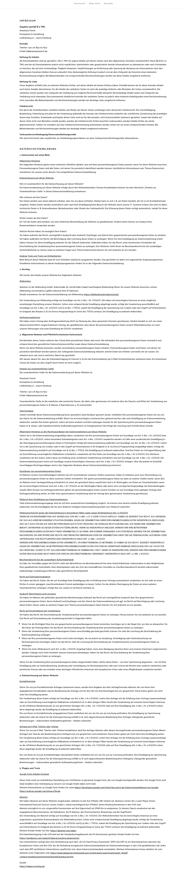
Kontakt (108, 3)
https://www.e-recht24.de (32, 866)
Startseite (80, 3)
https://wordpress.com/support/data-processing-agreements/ (49, 838)
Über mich (94, 3)
